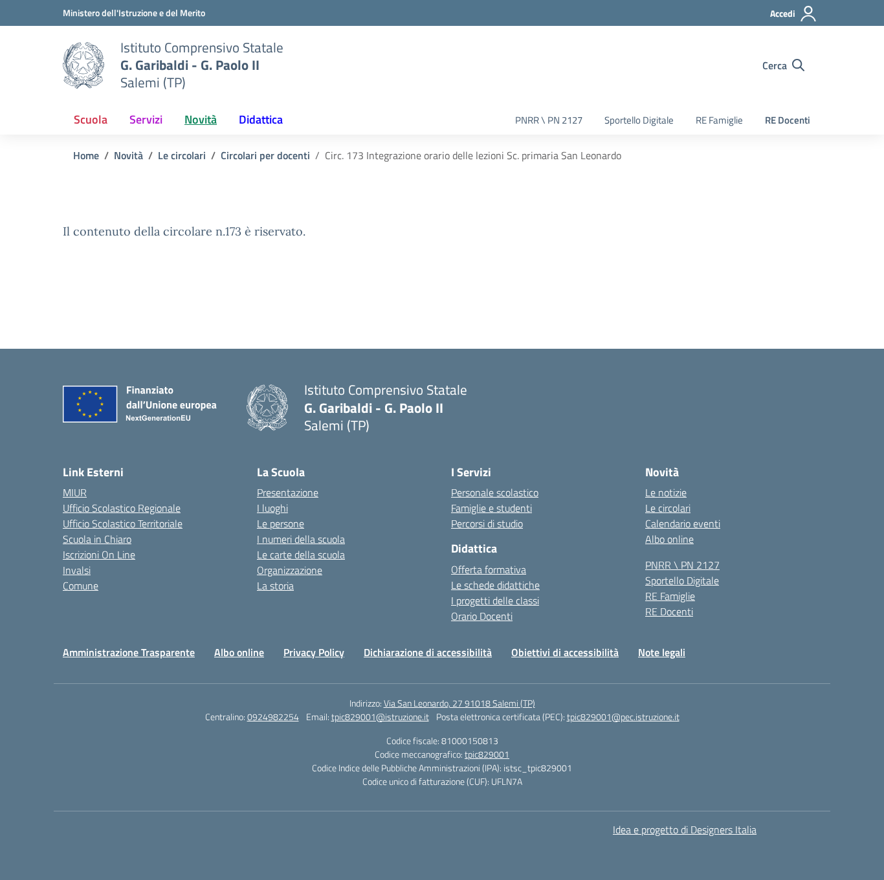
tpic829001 (487, 754)
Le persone (280, 523)
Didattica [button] (261, 119)
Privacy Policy (313, 652)
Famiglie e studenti (491, 508)
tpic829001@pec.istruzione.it (623, 716)
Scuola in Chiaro (97, 539)
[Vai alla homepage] (83, 65)
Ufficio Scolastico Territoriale (122, 523)
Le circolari (668, 508)
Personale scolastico (494, 492)
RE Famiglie (719, 120)
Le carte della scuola (301, 554)
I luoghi (272, 508)
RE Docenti (787, 120)
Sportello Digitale (639, 120)
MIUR (75, 492)
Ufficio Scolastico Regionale (122, 508)
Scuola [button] (90, 119)
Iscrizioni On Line (99, 554)
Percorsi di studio (487, 523)
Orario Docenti (482, 616)
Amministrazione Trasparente (129, 652)
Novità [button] (200, 119)
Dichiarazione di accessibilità (428, 652)
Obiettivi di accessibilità (565, 652)
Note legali (661, 652)
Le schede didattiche (495, 585)
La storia (275, 585)
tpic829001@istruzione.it (380, 716)
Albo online (669, 539)
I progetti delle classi (495, 600)
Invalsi (77, 570)
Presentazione (287, 492)
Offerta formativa (488, 569)
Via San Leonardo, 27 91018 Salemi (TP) (459, 703)
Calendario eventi (682, 523)
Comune (80, 585)
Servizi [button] (145, 119)
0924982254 (273, 716)
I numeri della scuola (301, 539)
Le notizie (666, 492)
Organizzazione (289, 570)
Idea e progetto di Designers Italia (685, 829)
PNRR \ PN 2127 (548, 120)
